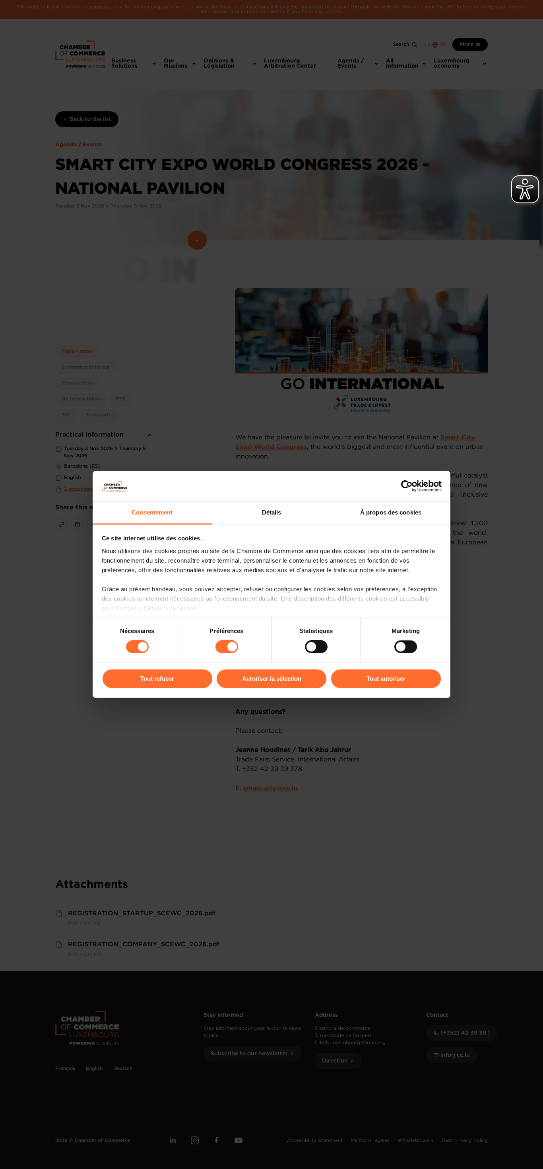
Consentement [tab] (152, 512)
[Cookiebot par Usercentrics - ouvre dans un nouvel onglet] (407, 486)
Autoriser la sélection (271, 678)
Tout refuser (157, 678)
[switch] (226, 647)
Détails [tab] (271, 512)
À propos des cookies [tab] (390, 512)
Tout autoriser (386, 678)
